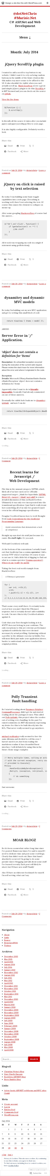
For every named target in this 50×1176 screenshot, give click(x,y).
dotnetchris (31, 170)
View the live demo (10, 99)
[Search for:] (15, 1059)
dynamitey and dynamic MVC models (24, 299)
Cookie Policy (13, 1166)
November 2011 (11, 988)
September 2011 (11, 994)
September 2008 (11, 1039)
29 (9, 1148)
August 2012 (9, 975)
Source (7, 940)
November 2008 (11, 1034)
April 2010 (8, 1002)
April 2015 (8, 962)
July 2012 (8, 978)
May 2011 (8, 996)
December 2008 (11, 1031)
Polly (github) (11, 717)
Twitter (7, 945)
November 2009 (11, 1012)
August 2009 (9, 1018)
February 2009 (10, 1026)
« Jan (4, 1155)
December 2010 (11, 999)
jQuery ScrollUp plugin (24, 64)
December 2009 (11, 1010)
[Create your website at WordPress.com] (25, 3)
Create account (11, 1104)
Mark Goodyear (25, 86)
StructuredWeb (11, 943)
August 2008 (9, 1042)
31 (22, 1148)
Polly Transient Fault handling (24, 699)
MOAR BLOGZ (24, 840)
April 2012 (8, 983)
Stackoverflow (27, 213)
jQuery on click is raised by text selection (24, 186)
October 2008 (10, 1036)
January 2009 (10, 1028)
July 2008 (8, 1044)
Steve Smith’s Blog (12, 1079)
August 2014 (9, 964)
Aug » (10, 1155)
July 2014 (8, 967)
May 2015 (8, 959)
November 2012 (11, 972)
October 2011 (10, 991)
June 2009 (8, 1023)
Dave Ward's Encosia (13, 1074)
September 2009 (11, 1015)
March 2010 (9, 1004)
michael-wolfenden (10, 736)
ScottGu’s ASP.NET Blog (15, 1077)
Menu (23, 37)
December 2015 (11, 956)
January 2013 (9, 970)
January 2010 (9, 1007)
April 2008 (8, 1050)
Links (6, 937)
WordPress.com (11, 1115)
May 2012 (8, 980)
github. (8, 94)
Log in (7, 1107)
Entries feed (9, 1109)
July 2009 (8, 1020)
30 (16, 1148)
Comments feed (11, 1112)
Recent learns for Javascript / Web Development (24, 476)
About (6, 935)
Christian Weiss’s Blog (14, 1071)
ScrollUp (39, 88)
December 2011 (11, 986)
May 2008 (8, 1047)
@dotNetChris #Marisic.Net (25, 15)
